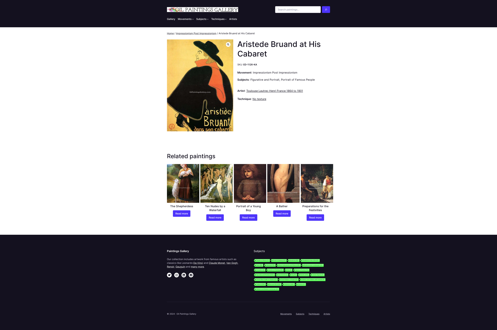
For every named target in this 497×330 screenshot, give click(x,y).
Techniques (313, 314)
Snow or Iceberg (279, 260)
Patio (259, 265)
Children (260, 284)
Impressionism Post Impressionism (196, 33)
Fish (289, 270)
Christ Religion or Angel (289, 279)
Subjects (300, 314)
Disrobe (304, 274)
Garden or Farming (275, 270)
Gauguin (180, 266)
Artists (327, 314)
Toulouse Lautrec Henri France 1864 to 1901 (274, 90)
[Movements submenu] (193, 19)
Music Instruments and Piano (289, 265)
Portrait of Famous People (298, 79)
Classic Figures (317, 274)
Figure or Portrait (301, 270)
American (289, 284)
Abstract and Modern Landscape (267, 289)
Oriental (270, 265)
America (301, 284)
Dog (293, 274)
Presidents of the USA (310, 260)
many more (197, 266)
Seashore (294, 260)
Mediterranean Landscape (313, 265)
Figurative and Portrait (264, 79)
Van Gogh (232, 262)
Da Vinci (198, 262)
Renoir (170, 266)
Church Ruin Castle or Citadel (266, 279)
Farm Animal (282, 274)
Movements (286, 314)
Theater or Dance (262, 260)
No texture (259, 99)
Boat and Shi (274, 284)
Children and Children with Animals (313, 279)
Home (170, 33)
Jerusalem (260, 270)
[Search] (326, 9)
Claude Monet (217, 262)
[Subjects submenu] (208, 19)
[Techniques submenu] (226, 19)
